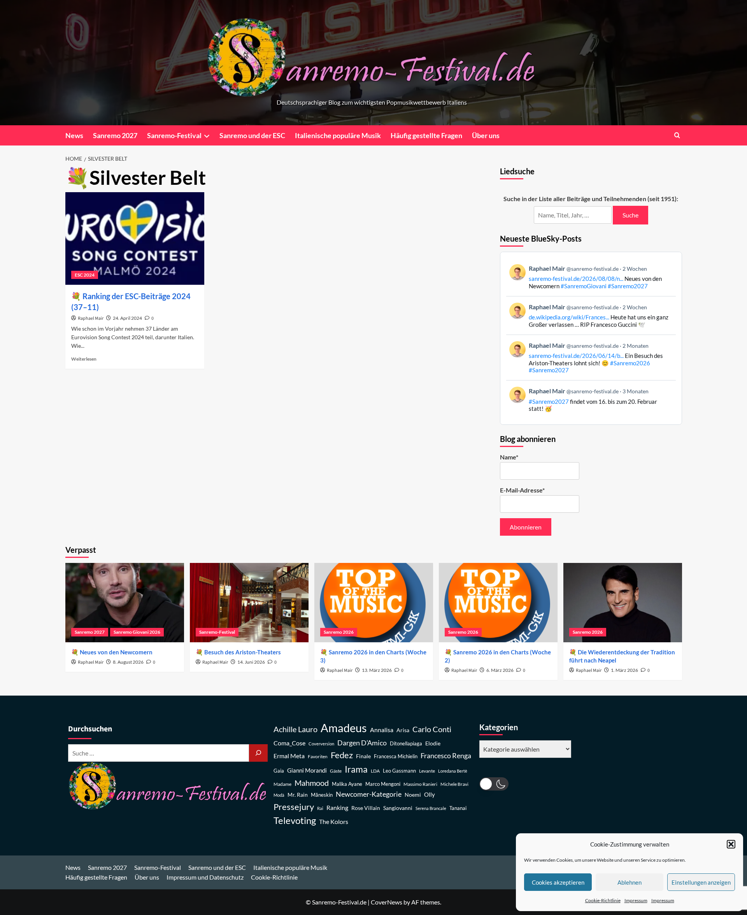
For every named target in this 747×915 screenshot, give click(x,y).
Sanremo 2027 (115, 135)
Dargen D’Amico (362, 742)
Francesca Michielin (395, 756)
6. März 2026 (500, 670)
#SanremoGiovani (584, 285)
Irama (356, 769)
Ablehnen (629, 882)
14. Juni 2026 (251, 662)
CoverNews (386, 902)
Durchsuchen (90, 729)
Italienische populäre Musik (338, 135)
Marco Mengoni (382, 784)
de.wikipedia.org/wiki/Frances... (569, 317)
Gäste (336, 771)
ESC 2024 (85, 275)
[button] (731, 844)
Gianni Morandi (307, 770)
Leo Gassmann (399, 771)
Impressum (635, 900)
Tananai (457, 808)
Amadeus (344, 727)
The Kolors (333, 821)
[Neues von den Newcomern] (124, 602)
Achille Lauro (295, 729)
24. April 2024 (127, 318)
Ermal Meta (289, 755)
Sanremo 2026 (339, 632)
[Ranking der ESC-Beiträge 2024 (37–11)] (134, 238)
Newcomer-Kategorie (369, 794)
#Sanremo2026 (630, 362)
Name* (509, 457)
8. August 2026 (128, 662)
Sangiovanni (397, 808)
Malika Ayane (347, 784)
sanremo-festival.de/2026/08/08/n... (576, 278)
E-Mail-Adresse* (522, 490)
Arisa (402, 730)
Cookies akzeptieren (558, 882)
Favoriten (318, 756)
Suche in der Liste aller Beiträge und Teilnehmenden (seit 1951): (590, 198)
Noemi (413, 794)
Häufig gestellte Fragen (426, 135)
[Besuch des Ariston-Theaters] (249, 602)
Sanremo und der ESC (252, 135)
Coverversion (321, 743)
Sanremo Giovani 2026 (137, 632)
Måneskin (322, 795)
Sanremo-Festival (174, 135)
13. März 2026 (377, 670)
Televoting (295, 820)
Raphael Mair (90, 318)
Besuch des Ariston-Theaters (242, 652)
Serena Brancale (431, 808)
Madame (282, 784)
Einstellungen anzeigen (701, 882)
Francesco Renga (446, 756)
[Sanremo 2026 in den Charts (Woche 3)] (373, 602)
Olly (429, 794)
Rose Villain (365, 808)
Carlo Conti (431, 729)
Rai (320, 808)
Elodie (432, 743)
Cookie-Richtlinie (603, 900)
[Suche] (258, 753)
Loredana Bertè (452, 770)
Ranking (337, 807)
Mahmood (312, 782)
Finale (363, 756)
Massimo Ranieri (420, 784)
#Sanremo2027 (628, 285)
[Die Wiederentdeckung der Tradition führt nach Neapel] (622, 602)
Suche (630, 215)
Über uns (486, 135)
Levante (427, 771)
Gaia (279, 771)
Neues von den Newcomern (116, 652)
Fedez (342, 755)
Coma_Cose (289, 743)
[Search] (677, 135)
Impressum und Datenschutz (205, 877)
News (74, 135)
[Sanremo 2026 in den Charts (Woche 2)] (498, 602)
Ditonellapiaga (406, 744)
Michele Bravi (454, 784)
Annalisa (381, 729)
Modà (279, 795)
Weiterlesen (83, 359)
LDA (375, 771)
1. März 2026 (624, 670)
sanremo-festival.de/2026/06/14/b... (576, 355)
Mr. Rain (298, 794)
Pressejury (294, 806)
